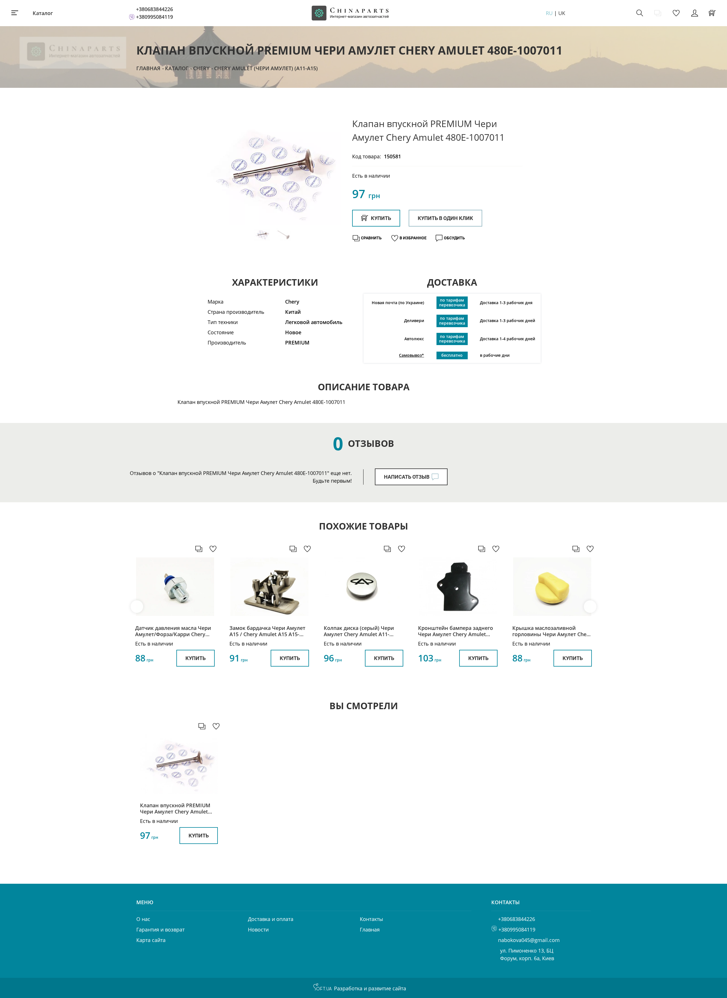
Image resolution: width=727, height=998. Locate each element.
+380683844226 (154, 9)
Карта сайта (151, 940)
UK (561, 13)
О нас (143, 919)
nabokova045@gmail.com (529, 940)
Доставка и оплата (270, 919)
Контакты (371, 919)
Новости (258, 929)
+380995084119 (154, 16)
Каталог (43, 13)
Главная (148, 68)
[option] (272, 172)
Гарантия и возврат (160, 929)
